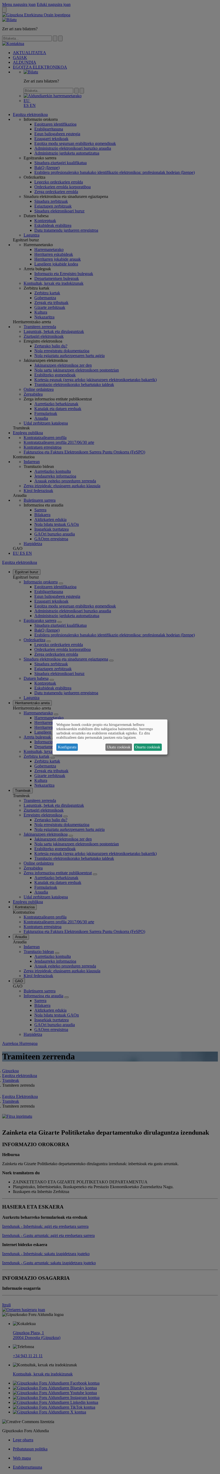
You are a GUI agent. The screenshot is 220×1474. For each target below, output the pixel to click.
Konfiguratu (67, 747)
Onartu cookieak (147, 747)
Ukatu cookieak (118, 747)
